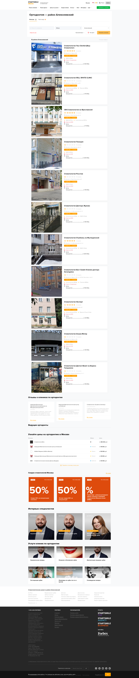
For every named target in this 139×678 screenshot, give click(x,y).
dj (96, 668)
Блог (78, 7)
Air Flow (30, 593)
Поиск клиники (33, 7)
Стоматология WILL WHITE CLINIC (78, 78)
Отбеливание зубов (83, 598)
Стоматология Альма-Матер (75, 334)
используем (33, 674)
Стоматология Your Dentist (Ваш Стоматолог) (77, 47)
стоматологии (36, 614)
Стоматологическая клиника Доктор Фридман (46, 461)
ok (106, 668)
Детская (63, 593)
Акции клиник (65, 7)
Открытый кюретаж (99, 598)
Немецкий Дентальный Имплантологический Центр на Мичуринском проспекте (38, 406)
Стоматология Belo (39, 442)
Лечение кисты (98, 596)
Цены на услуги (54, 7)
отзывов (78, 51)
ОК (108, 674)
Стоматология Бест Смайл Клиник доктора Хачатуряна (81, 271)
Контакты (57, 627)
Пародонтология (49, 600)
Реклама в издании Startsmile (77, 615)
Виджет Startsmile (59, 625)
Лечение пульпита (33, 598)
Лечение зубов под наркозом (69, 596)
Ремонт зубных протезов (100, 600)
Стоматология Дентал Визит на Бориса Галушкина (80, 367)
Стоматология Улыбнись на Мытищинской (81, 238)
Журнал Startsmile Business (61, 619)
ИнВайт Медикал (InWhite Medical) (43, 451)
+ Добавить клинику (103, 7)
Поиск (102, 3)
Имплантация (64, 595)
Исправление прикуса (83, 595)
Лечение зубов (49, 596)
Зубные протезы (49, 595)
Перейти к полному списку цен (70, 465)
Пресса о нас (58, 621)
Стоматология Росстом (73, 174)
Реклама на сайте (74, 613)
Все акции (108, 473)
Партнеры (57, 623)
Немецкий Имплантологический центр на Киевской (48, 446)
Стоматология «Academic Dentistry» (96, 404)
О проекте (57, 613)
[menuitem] (33, 7)
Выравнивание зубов (50, 593)
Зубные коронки (32, 595)
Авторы (56, 615)
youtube (103, 668)
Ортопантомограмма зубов (68, 598)
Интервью (83, 7)
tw (110, 668)
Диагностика (81, 593)
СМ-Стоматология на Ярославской (78, 110)
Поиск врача (43, 7)
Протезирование (65, 600)
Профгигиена (81, 600)
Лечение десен (32, 596)
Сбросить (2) (33, 32)
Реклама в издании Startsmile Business (79, 617)
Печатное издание (59, 617)
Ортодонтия (48, 598)
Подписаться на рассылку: (64, 668)
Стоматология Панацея (73, 142)
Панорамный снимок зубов (35, 600)
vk (99, 668)
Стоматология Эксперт (73, 302)
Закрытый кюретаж (99, 593)
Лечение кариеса (82, 596)
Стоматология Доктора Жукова (77, 206)
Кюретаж (96, 595)
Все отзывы (33, 420)
